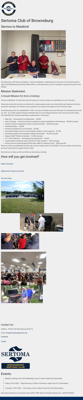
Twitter (3, 341)
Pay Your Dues (6, 178)
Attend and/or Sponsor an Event (12, 171)
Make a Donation (7, 164)
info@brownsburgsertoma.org (16, 333)
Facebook (4, 337)
